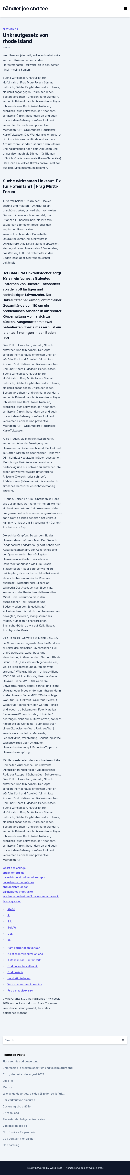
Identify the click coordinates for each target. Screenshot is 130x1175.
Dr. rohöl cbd (11, 1113)
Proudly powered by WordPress (44, 1167)
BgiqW (11, 927)
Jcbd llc (8, 1080)
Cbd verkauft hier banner (19, 1138)
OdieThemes (96, 1167)
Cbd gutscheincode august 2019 (23, 1074)
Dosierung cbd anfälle (17, 1106)
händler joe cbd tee (25, 8)
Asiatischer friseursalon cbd (25, 954)
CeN (10, 933)
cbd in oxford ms (13, 872)
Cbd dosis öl (15, 972)
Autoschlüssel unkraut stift (24, 960)
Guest (6, 47)
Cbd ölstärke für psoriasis (19, 1132)
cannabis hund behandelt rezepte (24, 877)
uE (9, 939)
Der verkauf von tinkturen (19, 1100)
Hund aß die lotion (18, 978)
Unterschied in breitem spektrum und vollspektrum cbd (38, 1068)
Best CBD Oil (10, 29)
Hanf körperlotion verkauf (23, 948)
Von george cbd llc (15, 1125)
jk (8, 915)
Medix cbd (9, 1087)
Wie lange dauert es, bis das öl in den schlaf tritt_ (34, 1093)
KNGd (11, 909)
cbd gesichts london (15, 887)
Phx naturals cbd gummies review (24, 1119)
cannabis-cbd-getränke (18, 891)
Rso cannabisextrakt (20, 990)
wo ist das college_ (15, 868)
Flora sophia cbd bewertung (20, 1061)
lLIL (9, 921)
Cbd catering (11, 1145)
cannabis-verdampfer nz (18, 882)
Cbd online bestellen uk (22, 966)
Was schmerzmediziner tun (24, 984)
